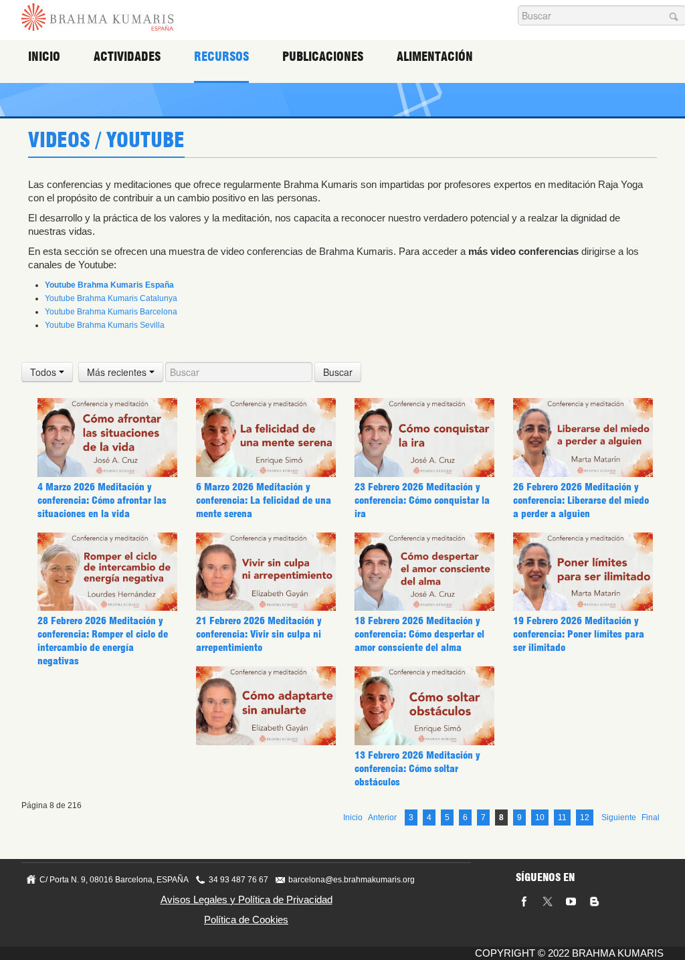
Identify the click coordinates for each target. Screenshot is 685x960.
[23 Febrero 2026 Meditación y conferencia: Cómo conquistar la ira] (424, 437)
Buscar (338, 372)
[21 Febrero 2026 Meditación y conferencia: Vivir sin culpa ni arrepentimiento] (266, 571)
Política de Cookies (246, 919)
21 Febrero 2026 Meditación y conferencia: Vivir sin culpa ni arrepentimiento (259, 634)
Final (651, 817)
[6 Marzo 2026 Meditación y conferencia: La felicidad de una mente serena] (266, 437)
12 (584, 817)
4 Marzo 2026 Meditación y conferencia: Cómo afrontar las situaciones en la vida (102, 500)
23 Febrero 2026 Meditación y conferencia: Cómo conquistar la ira (422, 500)
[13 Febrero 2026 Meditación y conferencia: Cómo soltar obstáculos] (424, 705)
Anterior (382, 817)
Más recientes (118, 372)
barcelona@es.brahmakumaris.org (351, 879)
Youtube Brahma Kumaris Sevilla (105, 325)
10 (540, 817)
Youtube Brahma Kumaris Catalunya (111, 298)
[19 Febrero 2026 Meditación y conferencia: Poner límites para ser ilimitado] (583, 571)
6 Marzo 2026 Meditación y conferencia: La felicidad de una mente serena (263, 500)
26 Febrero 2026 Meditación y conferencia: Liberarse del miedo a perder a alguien (581, 500)
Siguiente (618, 817)
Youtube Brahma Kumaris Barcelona (111, 311)
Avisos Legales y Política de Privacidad (246, 899)
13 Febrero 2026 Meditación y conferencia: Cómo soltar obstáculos (417, 768)
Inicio (44, 57)
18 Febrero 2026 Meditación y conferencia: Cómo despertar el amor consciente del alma (419, 634)
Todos (44, 372)
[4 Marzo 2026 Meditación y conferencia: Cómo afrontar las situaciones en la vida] (107, 437)
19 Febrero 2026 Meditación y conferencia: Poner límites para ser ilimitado (578, 634)
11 (562, 817)
